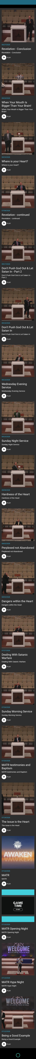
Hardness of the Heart (16, 494)
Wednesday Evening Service (14, 385)
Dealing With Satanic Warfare (15, 656)
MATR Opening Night (15, 928)
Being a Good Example (16, 1035)
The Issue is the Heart (15, 821)
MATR (5, 875)
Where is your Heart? (15, 161)
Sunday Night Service (15, 440)
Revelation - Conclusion (16, 49)
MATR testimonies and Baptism (16, 766)
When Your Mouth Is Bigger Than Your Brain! (16, 104)
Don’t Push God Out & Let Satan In (17, 329)
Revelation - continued (15, 214)
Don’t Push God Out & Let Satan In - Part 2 (17, 270)
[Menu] (2, 2)
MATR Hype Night (13, 982)
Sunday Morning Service (17, 711)
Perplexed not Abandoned (18, 547)
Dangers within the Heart (17, 601)
